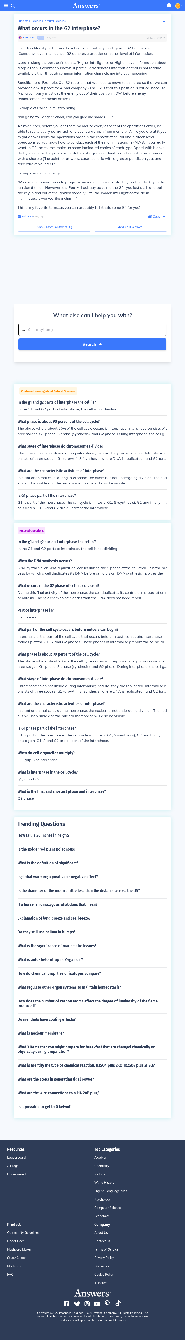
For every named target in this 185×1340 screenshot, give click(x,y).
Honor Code (16, 1241)
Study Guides (16, 1258)
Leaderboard (16, 1157)
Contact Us (102, 1241)
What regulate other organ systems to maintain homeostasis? (69, 987)
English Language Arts (110, 1191)
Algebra (100, 1157)
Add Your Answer (130, 227)
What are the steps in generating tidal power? (56, 1079)
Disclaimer (101, 1266)
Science (36, 20)
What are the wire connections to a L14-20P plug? (58, 1093)
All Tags (12, 1166)
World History (104, 1183)
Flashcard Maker (19, 1249)
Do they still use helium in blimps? (46, 932)
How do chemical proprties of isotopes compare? (59, 973)
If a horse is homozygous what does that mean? (57, 904)
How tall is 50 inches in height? (43, 835)
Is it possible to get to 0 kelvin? (44, 1106)
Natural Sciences (55, 20)
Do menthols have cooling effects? (47, 1019)
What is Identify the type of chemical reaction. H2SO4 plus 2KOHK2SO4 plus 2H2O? (86, 1065)
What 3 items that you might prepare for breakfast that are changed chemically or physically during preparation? (86, 1049)
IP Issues (100, 1283)
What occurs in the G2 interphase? (59, 28)
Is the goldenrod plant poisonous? (46, 849)
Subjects (23, 20)
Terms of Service (106, 1249)
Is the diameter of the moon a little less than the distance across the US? (79, 890)
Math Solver (16, 1266)
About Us (101, 1233)
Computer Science (107, 1208)
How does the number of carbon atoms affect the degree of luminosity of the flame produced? (88, 1003)
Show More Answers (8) (54, 227)
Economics (102, 1216)
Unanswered (16, 1174)
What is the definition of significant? (48, 863)
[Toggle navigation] (6, 5)
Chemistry (101, 1166)
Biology (99, 1174)
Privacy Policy (104, 1258)
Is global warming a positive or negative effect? (58, 876)
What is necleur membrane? (41, 1033)
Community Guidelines (23, 1233)
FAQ (10, 1275)
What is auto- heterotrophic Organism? (50, 959)
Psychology (102, 1199)
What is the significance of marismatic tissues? (57, 945)
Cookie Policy (103, 1275)
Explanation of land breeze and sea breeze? (54, 918)
